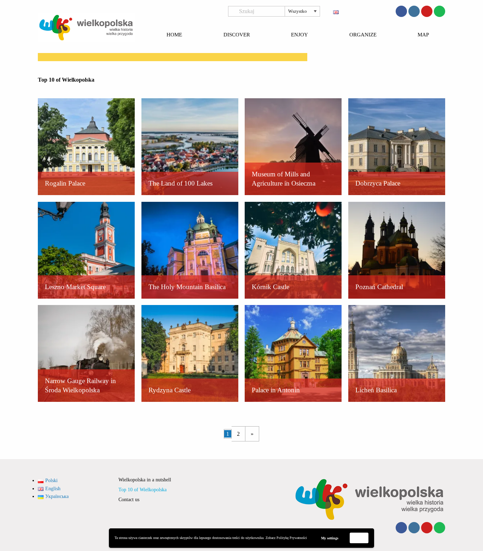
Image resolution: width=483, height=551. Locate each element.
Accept (359, 538)
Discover (236, 35)
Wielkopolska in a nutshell (144, 479)
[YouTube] (426, 11)
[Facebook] (401, 11)
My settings (329, 538)
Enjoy (299, 35)
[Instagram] (414, 11)
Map (423, 35)
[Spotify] (439, 11)
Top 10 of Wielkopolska (142, 489)
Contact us (128, 499)
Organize (363, 35)
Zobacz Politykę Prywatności (286, 538)
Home (174, 35)
